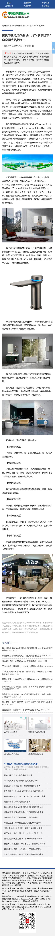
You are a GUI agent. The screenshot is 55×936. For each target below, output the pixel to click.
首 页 (9, 3)
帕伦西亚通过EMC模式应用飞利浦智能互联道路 (24, 791)
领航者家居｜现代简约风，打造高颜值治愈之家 (21, 656)
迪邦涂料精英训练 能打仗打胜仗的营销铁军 (22, 786)
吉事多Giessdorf (10, 732)
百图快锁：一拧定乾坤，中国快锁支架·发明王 (21, 710)
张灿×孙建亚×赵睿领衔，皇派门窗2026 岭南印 (23, 828)
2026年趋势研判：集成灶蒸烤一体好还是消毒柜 (23, 854)
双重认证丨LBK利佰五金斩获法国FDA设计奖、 (23, 823)
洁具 (31, 26)
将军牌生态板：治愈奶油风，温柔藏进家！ (20, 661)
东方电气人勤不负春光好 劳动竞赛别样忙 (21, 781)
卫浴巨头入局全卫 (11, 754)
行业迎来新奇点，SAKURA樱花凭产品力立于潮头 (24, 796)
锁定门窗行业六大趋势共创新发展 (18, 775)
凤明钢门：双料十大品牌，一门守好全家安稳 (23, 849)
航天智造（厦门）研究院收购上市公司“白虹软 (23, 833)
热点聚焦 (27, 6)
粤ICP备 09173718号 (16, 909)
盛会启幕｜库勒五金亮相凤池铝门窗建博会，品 (23, 807)
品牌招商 (9, 6)
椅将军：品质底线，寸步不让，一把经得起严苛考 (24, 844)
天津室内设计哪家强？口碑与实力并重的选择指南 (22, 666)
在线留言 (35, 901)
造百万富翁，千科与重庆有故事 (17, 802)
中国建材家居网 (19, 26)
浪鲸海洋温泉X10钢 (36, 732)
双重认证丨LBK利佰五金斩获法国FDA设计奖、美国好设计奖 (27, 679)
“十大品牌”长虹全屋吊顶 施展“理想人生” (21, 764)
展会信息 (45, 6)
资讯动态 (45, 3)
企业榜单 (27, 3)
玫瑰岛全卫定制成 (35, 754)
